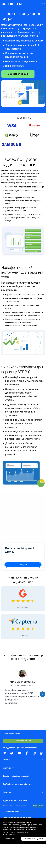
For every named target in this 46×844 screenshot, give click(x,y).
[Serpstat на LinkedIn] (41, 753)
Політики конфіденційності (29, 811)
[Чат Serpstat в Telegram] (4, 753)
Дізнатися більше (10, 839)
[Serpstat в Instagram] (34, 753)
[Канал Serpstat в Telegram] (19, 753)
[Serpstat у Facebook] (26, 753)
